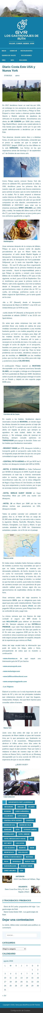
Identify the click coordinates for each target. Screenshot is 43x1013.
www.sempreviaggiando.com (15, 681)
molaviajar (23, 852)
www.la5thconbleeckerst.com (15, 676)
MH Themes (36, 1005)
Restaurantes (26, 51)
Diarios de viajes (9, 55)
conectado (24, 925)
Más (12, 60)
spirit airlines (10, 870)
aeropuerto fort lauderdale (20, 802)
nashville (17, 861)
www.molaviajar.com (11, 671)
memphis (22, 848)
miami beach (9, 852)
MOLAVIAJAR (11, 621)
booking (7, 811)
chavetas (30, 820)
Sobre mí (13, 51)
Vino (3, 60)
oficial (30, 606)
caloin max (8, 816)
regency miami (26, 866)
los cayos (20, 843)
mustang (29, 857)
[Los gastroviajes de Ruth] (21, 16)
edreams (7, 829)
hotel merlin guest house (15, 839)
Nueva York (30, 861)
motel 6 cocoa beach (13, 857)
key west (8, 843)
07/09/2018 (8, 75)
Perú (29, 640)
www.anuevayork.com (12, 666)
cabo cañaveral (22, 811)
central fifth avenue (13, 820)
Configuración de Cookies (20, 1010)
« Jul (4, 995)
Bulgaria (23, 60)
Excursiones (26, 55)
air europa (8, 807)
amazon (20, 807)
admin (17, 75)
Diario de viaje (25, 825)
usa (21, 870)
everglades (9, 834)
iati (31, 839)
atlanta (31, 807)
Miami (32, 848)
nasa (6, 861)
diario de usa (9, 825)
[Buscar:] (21, 935)
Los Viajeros (8, 687)
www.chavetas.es (10, 658)
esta (17, 829)
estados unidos (30, 829)
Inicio (4, 51)
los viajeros (9, 848)
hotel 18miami (23, 834)
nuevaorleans (10, 866)
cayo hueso (22, 816)
